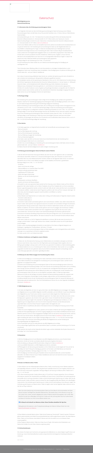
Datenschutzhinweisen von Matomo (27, 408)
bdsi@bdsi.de (41, 145)
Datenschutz (66, 449)
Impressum (59, 449)
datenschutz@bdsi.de (42, 43)
